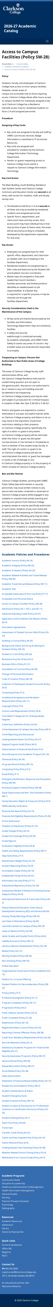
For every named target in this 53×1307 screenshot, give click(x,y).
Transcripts (7, 1127)
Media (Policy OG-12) (12, 951)
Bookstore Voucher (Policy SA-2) (17, 659)
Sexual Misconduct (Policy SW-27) (18, 1066)
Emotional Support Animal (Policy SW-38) (22, 787)
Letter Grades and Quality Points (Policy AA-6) (24, 936)
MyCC (4, 1255)
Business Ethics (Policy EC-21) (16, 664)
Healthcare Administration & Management (22, 1187)
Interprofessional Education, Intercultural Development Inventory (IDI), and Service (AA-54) (25, 909)
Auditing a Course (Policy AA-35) (17, 640)
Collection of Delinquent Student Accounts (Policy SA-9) (26, 686)
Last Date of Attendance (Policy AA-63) (20, 921)
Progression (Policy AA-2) (14, 1007)
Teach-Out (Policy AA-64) (13, 1122)
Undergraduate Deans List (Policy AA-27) (21, 739)
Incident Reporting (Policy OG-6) (17, 865)
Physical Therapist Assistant (15, 1201)
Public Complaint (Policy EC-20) (17, 1017)
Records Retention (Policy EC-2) (17, 1042)
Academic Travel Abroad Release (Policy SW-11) (24, 584)
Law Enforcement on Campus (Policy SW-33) (23, 926)
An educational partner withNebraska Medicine (15, 1284)
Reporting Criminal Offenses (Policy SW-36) (23, 1032)
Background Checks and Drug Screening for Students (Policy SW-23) (23, 647)
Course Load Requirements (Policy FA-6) (21, 711)
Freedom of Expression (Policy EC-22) (20, 826)
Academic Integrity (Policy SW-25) (18, 565)
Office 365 (7, 1248)
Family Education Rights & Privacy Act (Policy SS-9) (26, 801)
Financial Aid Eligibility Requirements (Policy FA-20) (26, 816)
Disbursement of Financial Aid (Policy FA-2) (22, 749)
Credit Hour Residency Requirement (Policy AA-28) (26, 1037)
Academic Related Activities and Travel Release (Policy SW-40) (24, 577)
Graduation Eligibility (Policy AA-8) (18, 845)
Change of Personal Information (17, 674)
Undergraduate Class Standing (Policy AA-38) (23, 1147)
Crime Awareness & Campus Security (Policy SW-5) (26, 729)
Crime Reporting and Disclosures (18, 734)
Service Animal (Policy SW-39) (16, 1061)
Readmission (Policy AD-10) (15, 1022)
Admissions (7, 1224)
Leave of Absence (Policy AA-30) (17, 931)
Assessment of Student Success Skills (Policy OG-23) (25, 634)
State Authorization (11, 1075)
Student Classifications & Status (17, 1090)
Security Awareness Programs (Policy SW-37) (23, 1056)
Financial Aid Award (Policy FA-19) (18, 811)
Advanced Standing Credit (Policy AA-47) (21, 613)
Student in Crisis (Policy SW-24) (17, 654)
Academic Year (9, 588)
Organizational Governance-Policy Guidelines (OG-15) (26, 972)
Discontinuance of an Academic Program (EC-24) (25, 754)
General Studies (9, 1194)
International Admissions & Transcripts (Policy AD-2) (26, 901)
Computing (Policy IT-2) (13, 692)
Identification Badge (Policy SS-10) (18, 860)
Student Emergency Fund (14, 1095)
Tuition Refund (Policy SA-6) (15, 1142)
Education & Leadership (13, 1183)
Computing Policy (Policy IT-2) (16, 769)
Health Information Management (18, 1190)
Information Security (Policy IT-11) (18, 880)
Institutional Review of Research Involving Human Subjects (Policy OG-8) (26, 892)
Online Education (10, 965)
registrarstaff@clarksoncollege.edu (19, 1272)
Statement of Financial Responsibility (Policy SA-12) (26, 1080)
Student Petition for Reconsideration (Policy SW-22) (25, 986)
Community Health (11, 1180)
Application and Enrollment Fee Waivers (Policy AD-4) (24, 620)
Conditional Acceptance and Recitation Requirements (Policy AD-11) (20, 699)
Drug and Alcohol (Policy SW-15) (17, 764)
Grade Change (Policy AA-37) (15, 831)
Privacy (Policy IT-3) (11, 992)
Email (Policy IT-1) (10, 774)
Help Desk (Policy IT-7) (12, 855)
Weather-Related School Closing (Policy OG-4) (24, 1152)
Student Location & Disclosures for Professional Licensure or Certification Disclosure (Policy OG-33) (25, 1109)
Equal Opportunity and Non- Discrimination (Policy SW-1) (26, 794)
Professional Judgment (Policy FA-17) (19, 997)
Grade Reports (9, 841)
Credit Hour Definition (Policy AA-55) (19, 724)
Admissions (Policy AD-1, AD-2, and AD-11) (22, 608)
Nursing (6, 1197)
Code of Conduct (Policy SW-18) (17, 679)
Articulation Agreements (14, 627)
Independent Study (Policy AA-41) (18, 875)
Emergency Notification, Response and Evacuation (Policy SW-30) (26, 781)
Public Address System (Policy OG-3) (19, 1012)
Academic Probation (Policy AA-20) (18, 570)
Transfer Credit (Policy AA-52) (16, 1132)
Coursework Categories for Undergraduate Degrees (23, 718)
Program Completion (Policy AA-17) (19, 1002)
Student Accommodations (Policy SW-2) (21, 1085)
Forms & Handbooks (12, 1244)
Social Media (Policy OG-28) (15, 1071)
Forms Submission (11, 821)
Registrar (6, 1252)
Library (5, 1228)
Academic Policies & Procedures (17, 67)
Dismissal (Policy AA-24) (13, 759)
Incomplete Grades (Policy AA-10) (18, 870)
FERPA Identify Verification (15, 806)
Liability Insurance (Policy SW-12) (18, 941)
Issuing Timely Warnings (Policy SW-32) (21, 916)
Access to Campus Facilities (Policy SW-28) (22, 603)
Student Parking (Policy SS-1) (16, 1117)
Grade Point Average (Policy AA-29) (19, 836)
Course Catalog (22, 64)
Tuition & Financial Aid (12, 1231)
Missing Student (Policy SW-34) (17, 955)
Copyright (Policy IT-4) (12, 706)
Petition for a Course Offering (16, 979)
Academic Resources (12, 1221)
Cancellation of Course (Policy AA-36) (19, 669)
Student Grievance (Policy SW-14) (18, 1100)
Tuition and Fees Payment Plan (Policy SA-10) (23, 1137)
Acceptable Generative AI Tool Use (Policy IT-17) (25, 593)
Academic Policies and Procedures (26, 554)
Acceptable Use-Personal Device (17, 598)
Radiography (8, 1208)
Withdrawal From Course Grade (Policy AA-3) (23, 1157)
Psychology (7, 1204)
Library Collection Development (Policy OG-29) (24, 946)
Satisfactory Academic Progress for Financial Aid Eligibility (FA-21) (25, 1049)
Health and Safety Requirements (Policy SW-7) (24, 850)
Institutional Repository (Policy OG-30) (20, 885)
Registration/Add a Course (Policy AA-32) (21, 1027)
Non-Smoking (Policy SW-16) (15, 960)
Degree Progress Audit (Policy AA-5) (19, 744)
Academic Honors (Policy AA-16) (17, 560)
